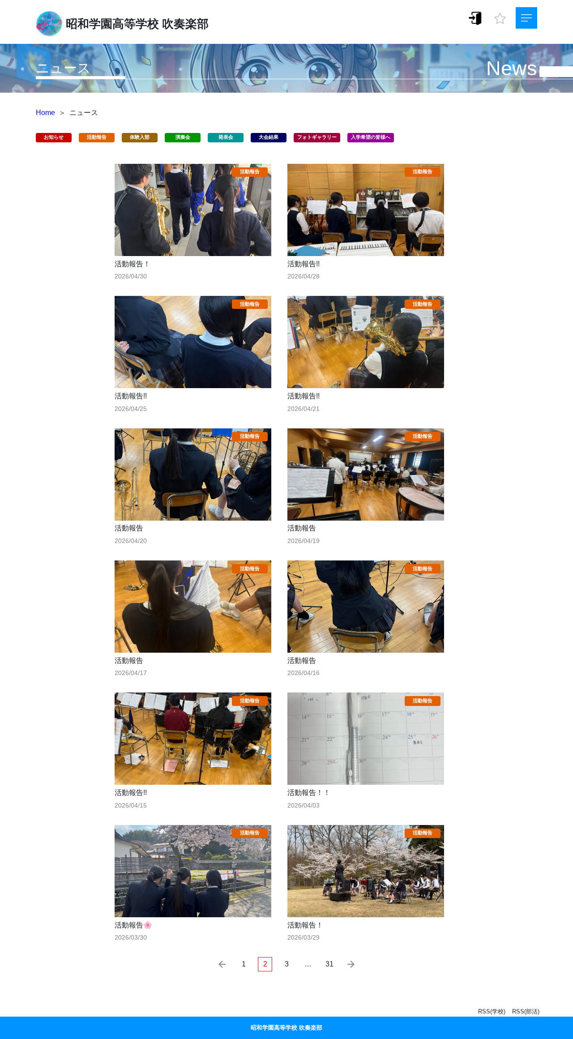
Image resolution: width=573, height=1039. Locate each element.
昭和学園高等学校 (112, 23)
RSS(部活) (525, 1011)
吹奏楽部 (185, 23)
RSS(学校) (491, 1011)
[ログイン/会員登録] (475, 17)
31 (329, 964)
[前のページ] (222, 964)
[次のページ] (351, 964)
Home (45, 112)
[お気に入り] (500, 16)
